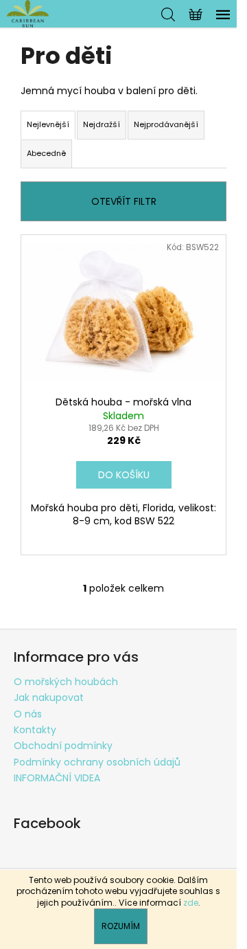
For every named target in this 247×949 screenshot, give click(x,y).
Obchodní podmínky (63, 745)
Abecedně (46, 153)
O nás (28, 714)
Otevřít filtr (123, 201)
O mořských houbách (66, 682)
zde (190, 902)
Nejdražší (101, 124)
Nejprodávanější (166, 124)
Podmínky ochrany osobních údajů (97, 762)
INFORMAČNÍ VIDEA (57, 778)
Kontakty (35, 730)
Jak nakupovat (49, 697)
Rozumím (121, 926)
